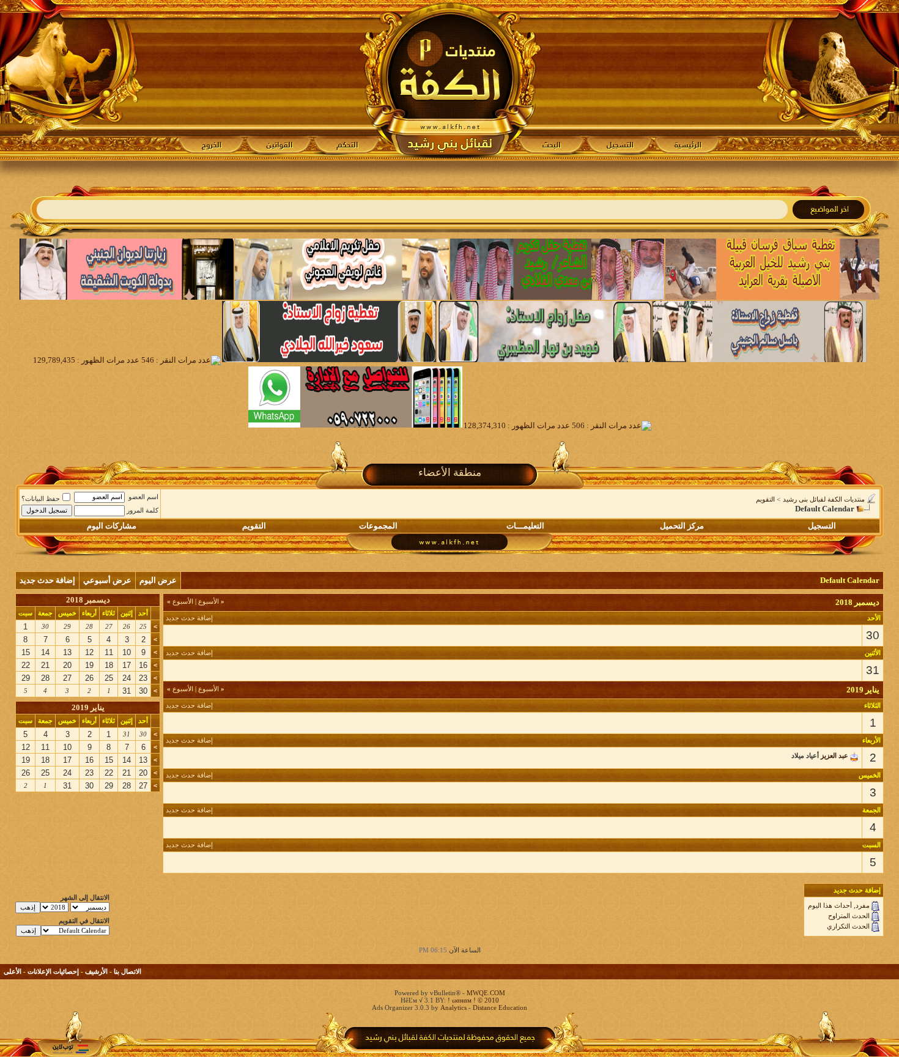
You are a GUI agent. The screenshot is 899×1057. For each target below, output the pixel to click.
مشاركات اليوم (111, 525)
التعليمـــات (525, 525)
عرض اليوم (158, 580)
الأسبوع (211, 601)
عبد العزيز (834, 755)
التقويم (765, 499)
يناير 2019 (88, 707)
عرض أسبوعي (107, 580)
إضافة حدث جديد (47, 580)
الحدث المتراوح (849, 915)
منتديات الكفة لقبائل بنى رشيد (824, 499)
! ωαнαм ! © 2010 (472, 1000)
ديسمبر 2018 (88, 599)
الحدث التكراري (848, 926)
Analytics (453, 1007)
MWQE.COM (486, 992)
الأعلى (12, 971)
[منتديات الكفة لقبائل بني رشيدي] (449, 80)
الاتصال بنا (127, 971)
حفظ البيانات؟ (40, 498)
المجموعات (378, 525)
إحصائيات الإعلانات (53, 971)
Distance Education (500, 1007)
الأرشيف (96, 971)
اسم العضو (143, 496)
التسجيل (822, 525)
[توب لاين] (70, 1048)
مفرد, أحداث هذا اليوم (839, 905)
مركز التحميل (682, 525)
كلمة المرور (142, 510)
